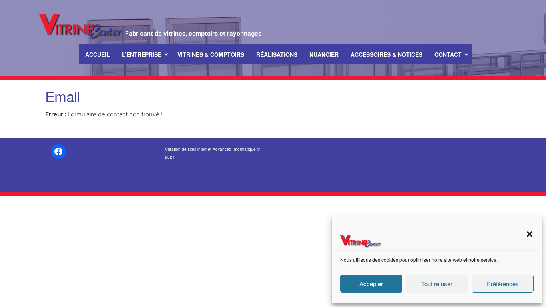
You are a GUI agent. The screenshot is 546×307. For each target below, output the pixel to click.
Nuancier (324, 54)
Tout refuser (436, 283)
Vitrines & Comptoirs (210, 54)
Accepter (371, 283)
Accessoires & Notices (386, 54)
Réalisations (276, 54)
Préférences (503, 283)
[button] (530, 234)
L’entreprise (141, 54)
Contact (448, 54)
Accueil (97, 54)
